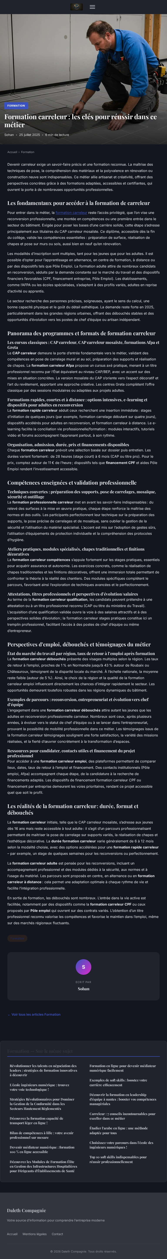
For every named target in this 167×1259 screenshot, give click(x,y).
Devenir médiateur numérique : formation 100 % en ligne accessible (42, 1149)
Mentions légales (35, 1234)
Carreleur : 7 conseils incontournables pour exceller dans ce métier (122, 1116)
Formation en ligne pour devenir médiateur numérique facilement (123, 1068)
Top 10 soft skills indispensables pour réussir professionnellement (118, 1159)
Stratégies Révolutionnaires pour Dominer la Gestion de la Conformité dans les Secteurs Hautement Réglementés (42, 1104)
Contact (57, 1234)
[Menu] (92, 6)
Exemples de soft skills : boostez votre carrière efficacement (118, 1082)
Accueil (12, 152)
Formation (16, 105)
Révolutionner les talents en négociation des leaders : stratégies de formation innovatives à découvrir (43, 1070)
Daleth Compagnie (26, 1210)
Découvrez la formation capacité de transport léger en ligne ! (36, 1120)
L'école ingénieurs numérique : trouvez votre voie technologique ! (39, 1087)
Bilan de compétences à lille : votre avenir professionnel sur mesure (41, 1135)
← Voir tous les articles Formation (33, 1014)
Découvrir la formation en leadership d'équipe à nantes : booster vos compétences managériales (123, 1099)
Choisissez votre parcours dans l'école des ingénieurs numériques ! (121, 1144)
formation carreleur (71, 212)
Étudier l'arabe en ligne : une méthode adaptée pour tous (119, 1130)
